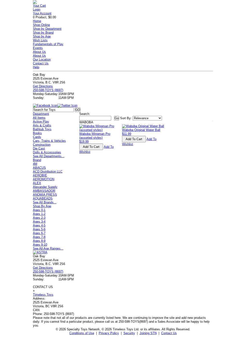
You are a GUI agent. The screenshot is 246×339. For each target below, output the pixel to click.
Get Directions (43, 86)
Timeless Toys (43, 294)
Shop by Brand (43, 32)
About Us (39, 52)
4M (35, 164)
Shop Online (41, 25)
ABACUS (39, 168)
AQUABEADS (43, 198)
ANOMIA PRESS (45, 194)
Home (37, 21)
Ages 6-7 (39, 233)
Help (36, 67)
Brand (37, 160)
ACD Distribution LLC (47, 171)
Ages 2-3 (39, 218)
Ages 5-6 (39, 229)
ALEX (37, 183)
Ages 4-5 (39, 225)
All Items (39, 117)
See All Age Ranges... (48, 248)
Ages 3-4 (39, 221)
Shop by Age (42, 36)
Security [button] (129, 333)
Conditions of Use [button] (81, 333)
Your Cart (39, 5)
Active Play (41, 121)
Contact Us (41, 63)
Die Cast (39, 148)
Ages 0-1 (39, 210)
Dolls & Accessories (47, 152)
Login (36, 9)
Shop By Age (42, 206)
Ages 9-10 (40, 244)
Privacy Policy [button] (109, 333)
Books (37, 133)
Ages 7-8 (39, 237)
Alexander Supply (45, 187)
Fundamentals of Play (48, 44)
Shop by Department (47, 29)
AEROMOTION (43, 179)
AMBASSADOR (44, 191)
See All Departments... (48, 156)
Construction (41, 144)
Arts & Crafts (42, 125)
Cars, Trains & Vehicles (49, 141)
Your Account (42, 13)
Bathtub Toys (42, 129)
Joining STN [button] (148, 333)
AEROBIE (40, 175)
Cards (37, 137)
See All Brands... (44, 202)
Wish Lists (40, 40)
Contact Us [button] (169, 333)
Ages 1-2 (39, 214)
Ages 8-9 (39, 241)
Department (41, 114)
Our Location (42, 59)
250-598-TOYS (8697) (48, 90)
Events (38, 48)
